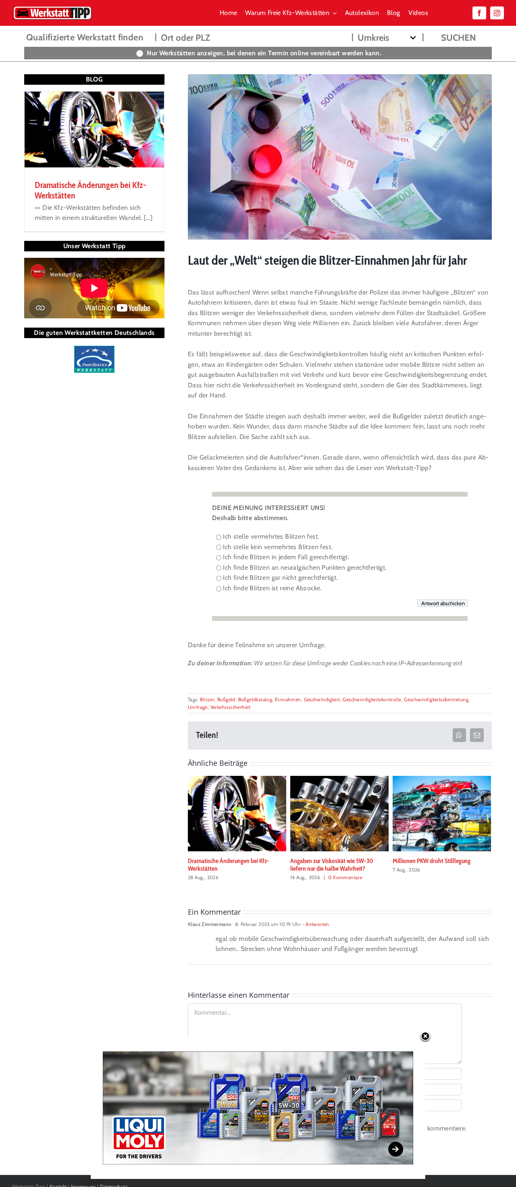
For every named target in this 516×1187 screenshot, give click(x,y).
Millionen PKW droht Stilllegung (431, 861)
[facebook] (479, 12)
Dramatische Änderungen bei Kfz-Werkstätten (228, 864)
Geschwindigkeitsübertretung (436, 699)
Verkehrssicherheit (230, 707)
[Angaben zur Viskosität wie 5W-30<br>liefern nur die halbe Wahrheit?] (339, 813)
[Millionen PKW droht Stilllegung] (442, 813)
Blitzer (207, 699)
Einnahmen (288, 699)
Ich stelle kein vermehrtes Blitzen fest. (277, 547)
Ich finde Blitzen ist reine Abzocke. (272, 588)
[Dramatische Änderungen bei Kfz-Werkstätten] (237, 813)
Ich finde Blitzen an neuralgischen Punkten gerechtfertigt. (304, 567)
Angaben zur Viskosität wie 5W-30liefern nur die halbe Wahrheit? (331, 864)
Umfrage (198, 707)
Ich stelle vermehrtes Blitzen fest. (271, 536)
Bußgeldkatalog (255, 699)
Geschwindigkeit (322, 699)
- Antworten (315, 924)
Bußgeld (226, 699)
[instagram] (497, 12)
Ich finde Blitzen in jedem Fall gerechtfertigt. (286, 557)
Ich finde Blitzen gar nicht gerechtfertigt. (280, 577)
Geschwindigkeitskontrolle (372, 699)
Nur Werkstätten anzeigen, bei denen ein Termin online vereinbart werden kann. (264, 53)
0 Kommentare (345, 877)
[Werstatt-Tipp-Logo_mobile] (52, 8)
